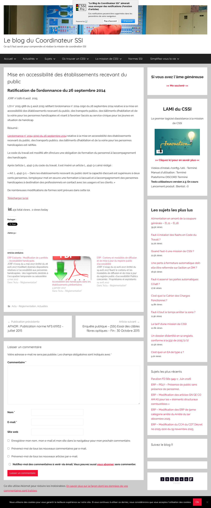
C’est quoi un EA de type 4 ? (167, 352)
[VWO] (88, 21)
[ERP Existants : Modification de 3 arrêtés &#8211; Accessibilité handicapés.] (29, 270)
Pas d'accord (110, 21)
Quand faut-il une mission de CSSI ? (172, 251)
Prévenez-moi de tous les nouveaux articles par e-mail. (44, 456)
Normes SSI (135, 58)
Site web (12, 431)
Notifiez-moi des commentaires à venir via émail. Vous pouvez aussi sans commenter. (74, 464)
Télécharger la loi (17, 198)
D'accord (128, 21)
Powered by (80, 21)
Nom (11, 412)
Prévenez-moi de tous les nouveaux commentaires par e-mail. (49, 448)
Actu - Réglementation (24, 306)
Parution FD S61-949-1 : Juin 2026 (171, 378)
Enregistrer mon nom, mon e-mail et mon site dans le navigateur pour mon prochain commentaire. (71, 440)
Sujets (48, 58)
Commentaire (16, 362)
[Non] (207, 502)
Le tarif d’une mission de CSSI (169, 324)
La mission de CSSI (106, 58)
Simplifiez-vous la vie (163, 58)
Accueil (8, 58)
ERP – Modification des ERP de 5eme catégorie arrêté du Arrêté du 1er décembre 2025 (173, 414)
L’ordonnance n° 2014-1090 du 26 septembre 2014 (37, 135)
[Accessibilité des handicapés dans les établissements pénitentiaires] (73, 268)
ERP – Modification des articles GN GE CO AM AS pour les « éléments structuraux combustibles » (176, 399)
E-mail (12, 422)
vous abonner (105, 464)
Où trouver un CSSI (73, 58)
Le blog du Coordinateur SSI (43, 40)
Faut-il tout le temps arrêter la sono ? (173, 312)
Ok (197, 502)
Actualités (29, 58)
